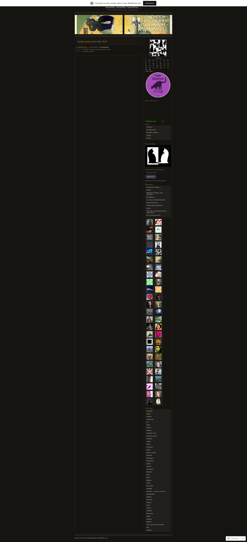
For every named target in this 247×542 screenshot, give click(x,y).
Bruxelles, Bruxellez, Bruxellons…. (124, 7)
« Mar (147, 71)
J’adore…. (150, 190)
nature (148, 483)
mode (148, 477)
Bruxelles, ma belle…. (153, 132)
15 (146, 65)
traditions (149, 519)
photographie (151, 494)
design (149, 449)
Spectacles (150, 513)
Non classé (150, 485)
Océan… (149, 208)
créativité (149, 438)
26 (161, 67)
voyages (149, 530)
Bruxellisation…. (151, 197)
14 (168, 64)
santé (148, 505)
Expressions (150, 460)
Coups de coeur (151, 433)
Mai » (151, 71)
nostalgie (149, 488)
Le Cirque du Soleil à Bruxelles (156, 200)
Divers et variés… (152, 452)
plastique (85, 51)
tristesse (149, 521)
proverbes (149, 499)
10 (153, 64)
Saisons (149, 502)
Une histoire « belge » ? (154, 187)
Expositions (150, 458)
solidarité (149, 510)
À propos (149, 127)
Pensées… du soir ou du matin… (156, 491)
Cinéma (149, 135)
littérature (149, 472)
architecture (150, 419)
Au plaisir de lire (151, 129)
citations (149, 430)
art (147, 422)
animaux (149, 416)
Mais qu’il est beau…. (153, 202)
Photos (149, 138)
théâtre (149, 516)
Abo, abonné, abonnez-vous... (155, 169)
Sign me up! (150, 176)
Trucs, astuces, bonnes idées (155, 524)
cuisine (149, 441)
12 (161, 64)
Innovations (150, 469)
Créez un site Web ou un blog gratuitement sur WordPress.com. (91, 538)
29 (146, 69)
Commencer (149, 3)
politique (149, 497)
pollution (91, 51)
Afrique (149, 413)
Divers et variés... (106, 49)
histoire (149, 463)
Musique (149, 480)
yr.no (163, 121)
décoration (150, 447)
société (149, 508)
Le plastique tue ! (82, 47)
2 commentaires (104, 47)
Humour (149, 466)
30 (150, 69)
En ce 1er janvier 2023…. (154, 215)
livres (148, 474)
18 (157, 65)
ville (148, 527)
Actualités (86, 49)
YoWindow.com (150, 121)
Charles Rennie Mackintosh (155, 205)
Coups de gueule (95, 49)
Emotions (149, 455)
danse (148, 444)
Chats (148, 425)
